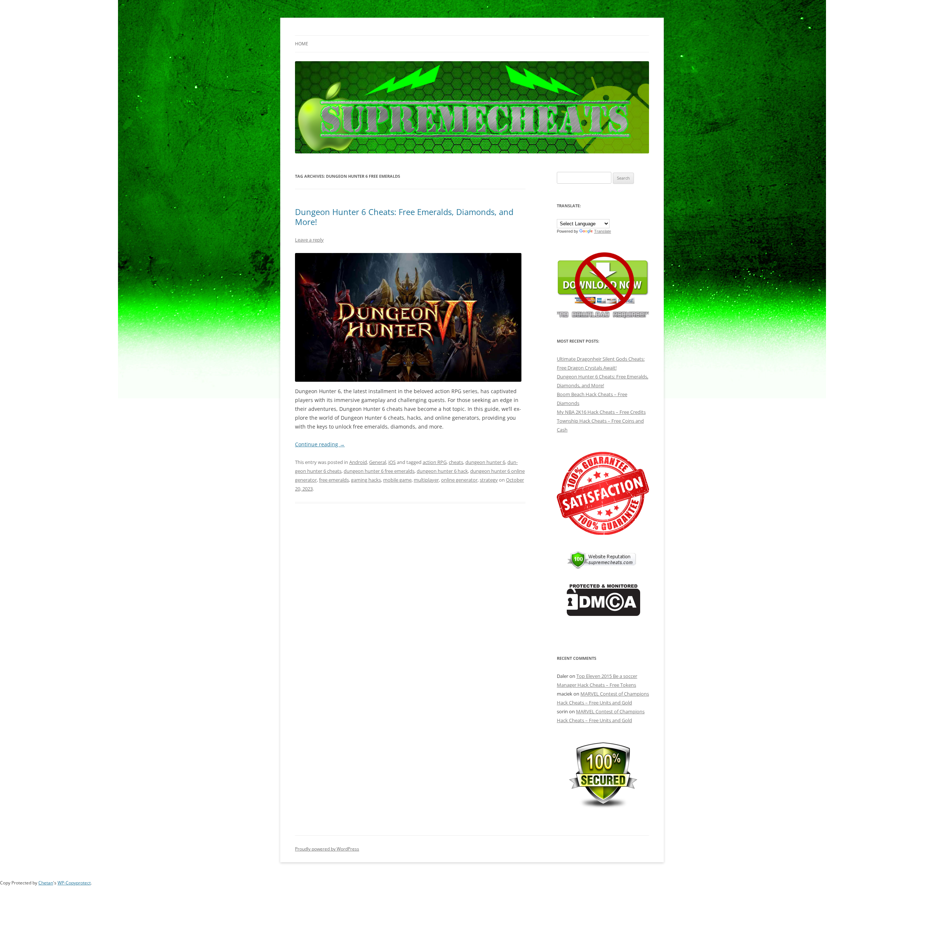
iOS (392, 462)
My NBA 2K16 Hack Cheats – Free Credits (601, 412)
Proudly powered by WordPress (327, 849)
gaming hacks (366, 480)
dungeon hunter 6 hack (442, 471)
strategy (489, 480)
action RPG (435, 462)
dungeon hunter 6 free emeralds (379, 471)
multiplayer (426, 480)
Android (358, 462)
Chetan (45, 883)
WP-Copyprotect (74, 883)
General (377, 462)
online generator (459, 480)
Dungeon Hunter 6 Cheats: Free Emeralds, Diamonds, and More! (404, 216)
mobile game (397, 480)
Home (301, 44)
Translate (602, 231)
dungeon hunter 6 (485, 462)
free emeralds (334, 480)
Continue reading (320, 444)
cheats (456, 462)
